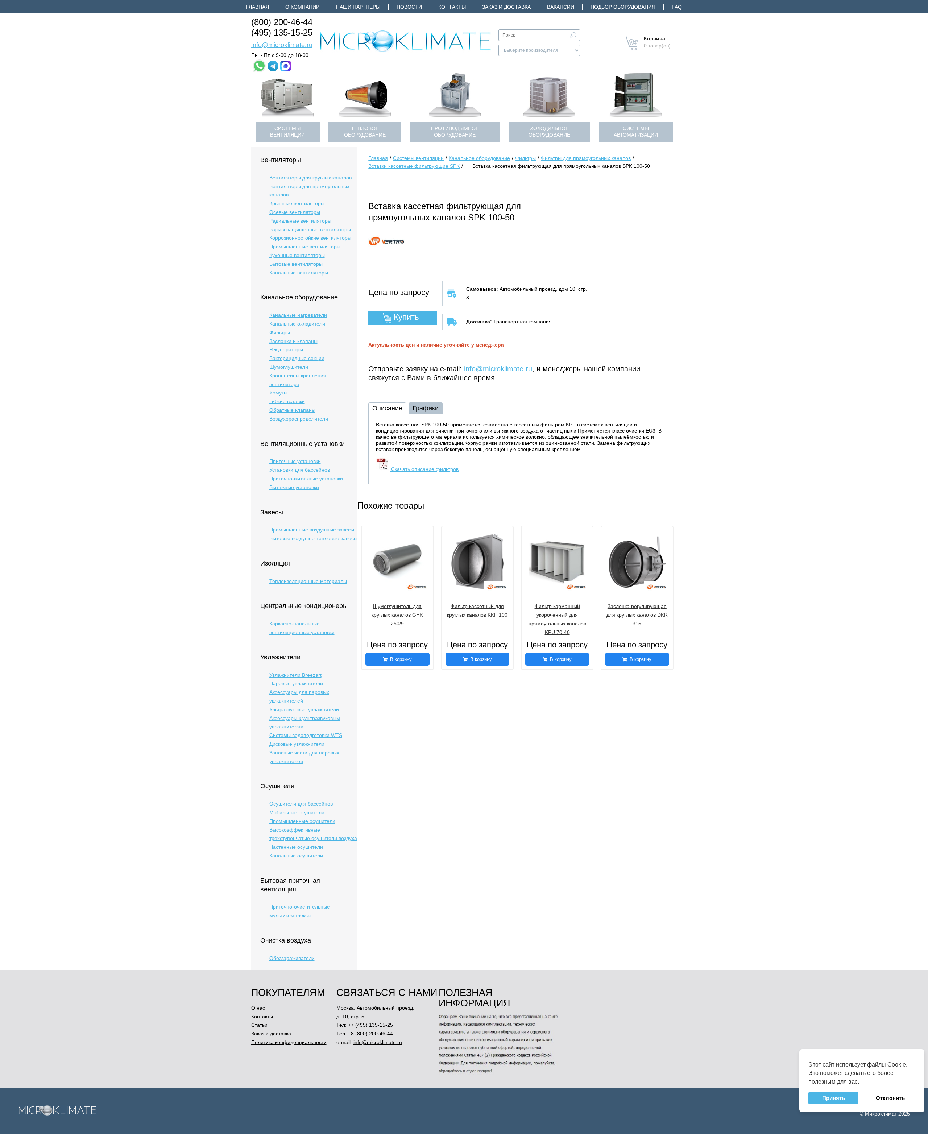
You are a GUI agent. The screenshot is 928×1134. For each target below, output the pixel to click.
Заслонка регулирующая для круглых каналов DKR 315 (637, 614)
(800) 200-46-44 (281, 22)
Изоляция (275, 563)
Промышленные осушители (302, 821)
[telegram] (273, 66)
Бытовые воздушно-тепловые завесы (313, 538)
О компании (302, 7)
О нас (258, 1008)
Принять (833, 1098)
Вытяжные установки (294, 487)
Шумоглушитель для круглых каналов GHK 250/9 (397, 614)
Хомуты (278, 393)
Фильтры (279, 332)
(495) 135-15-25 (281, 32)
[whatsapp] (259, 65)
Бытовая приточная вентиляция (290, 885)
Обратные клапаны (292, 410)
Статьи (259, 1025)
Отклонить (890, 1098)
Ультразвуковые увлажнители (304, 709)
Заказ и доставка (506, 7)
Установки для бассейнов (299, 470)
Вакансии (560, 7)
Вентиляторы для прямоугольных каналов (309, 190)
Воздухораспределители (298, 419)
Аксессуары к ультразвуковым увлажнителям (304, 722)
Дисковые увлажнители (296, 744)
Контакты (452, 7)
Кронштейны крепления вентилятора (297, 380)
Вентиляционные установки (302, 443)
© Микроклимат (878, 1114)
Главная (257, 7)
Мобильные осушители (296, 812)
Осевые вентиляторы (294, 212)
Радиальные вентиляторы (300, 221)
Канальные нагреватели (298, 315)
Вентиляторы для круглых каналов (310, 178)
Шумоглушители (288, 367)
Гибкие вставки (287, 401)
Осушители (277, 786)
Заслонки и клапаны (293, 341)
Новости (409, 7)
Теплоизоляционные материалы (308, 581)
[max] (285, 66)
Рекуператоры (286, 349)
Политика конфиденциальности (289, 1042)
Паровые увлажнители (296, 683)
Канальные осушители (296, 855)
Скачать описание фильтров (424, 469)
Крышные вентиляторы (296, 203)
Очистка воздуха (285, 940)
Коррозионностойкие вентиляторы (310, 238)
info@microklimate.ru (281, 45)
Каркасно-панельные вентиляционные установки (302, 628)
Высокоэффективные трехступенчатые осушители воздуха (313, 834)
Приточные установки (295, 461)
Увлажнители (280, 657)
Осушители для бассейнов (301, 804)
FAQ (677, 7)
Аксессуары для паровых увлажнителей (299, 696)
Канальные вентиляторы (298, 273)
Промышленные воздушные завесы (311, 530)
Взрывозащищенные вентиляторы (310, 229)
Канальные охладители (297, 324)
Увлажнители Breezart (295, 675)
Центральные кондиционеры (304, 605)
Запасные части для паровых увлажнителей (304, 757)
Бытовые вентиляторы (296, 264)
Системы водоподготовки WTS (305, 735)
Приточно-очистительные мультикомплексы (299, 911)
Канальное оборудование (299, 297)
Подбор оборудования (623, 7)
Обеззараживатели (292, 958)
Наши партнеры (358, 7)
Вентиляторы (280, 160)
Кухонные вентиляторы (297, 255)
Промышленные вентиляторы (304, 246)
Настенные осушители (296, 847)
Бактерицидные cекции (296, 358)
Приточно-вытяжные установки (306, 478)
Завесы (271, 512)
